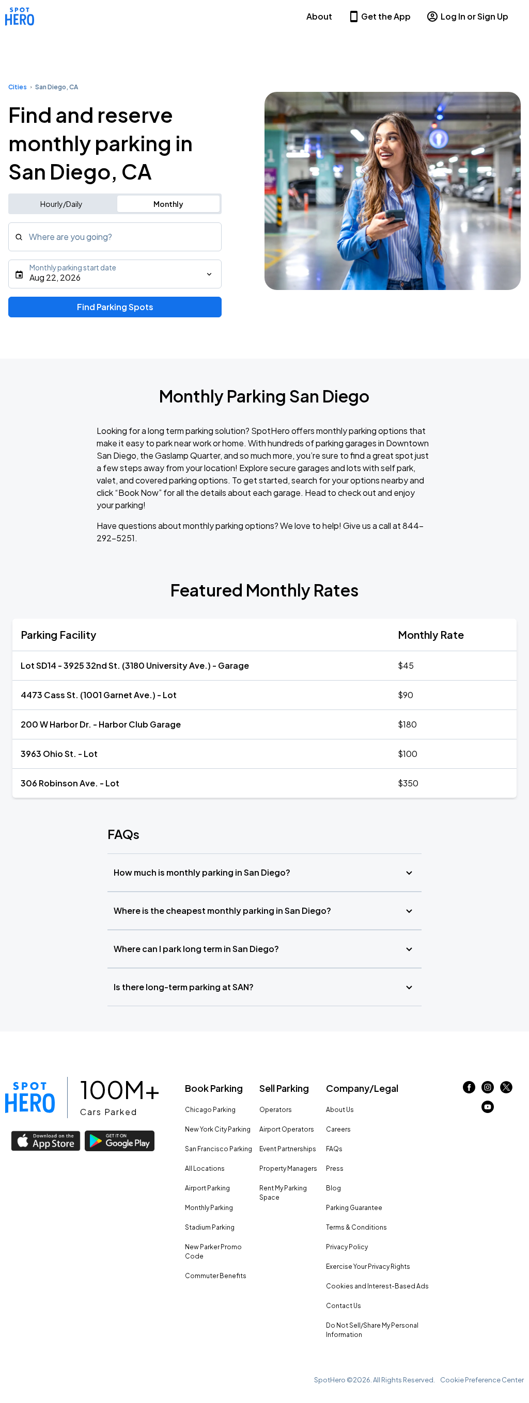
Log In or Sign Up (474, 16)
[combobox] (115, 236)
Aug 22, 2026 (55, 277)
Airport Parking (207, 1188)
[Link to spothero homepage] (30, 1097)
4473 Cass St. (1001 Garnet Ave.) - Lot (99, 694)
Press (335, 1168)
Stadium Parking (210, 1227)
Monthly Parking (209, 1208)
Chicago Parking (210, 1110)
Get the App (386, 16)
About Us (340, 1110)
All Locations (205, 1168)
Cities (17, 87)
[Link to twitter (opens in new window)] (506, 1090)
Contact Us (343, 1306)
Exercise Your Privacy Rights (368, 1266)
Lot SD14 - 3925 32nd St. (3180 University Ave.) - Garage (135, 665)
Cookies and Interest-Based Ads (377, 1286)
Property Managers (288, 1168)
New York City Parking (218, 1129)
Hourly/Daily (61, 203)
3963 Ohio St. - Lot (59, 753)
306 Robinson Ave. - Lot (70, 783)
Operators (275, 1110)
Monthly (168, 203)
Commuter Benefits (215, 1276)
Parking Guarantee (354, 1208)
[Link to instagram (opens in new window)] (487, 1090)
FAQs (334, 1149)
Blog (333, 1188)
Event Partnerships (287, 1149)
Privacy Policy (347, 1247)
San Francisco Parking (218, 1149)
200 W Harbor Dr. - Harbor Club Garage (101, 724)
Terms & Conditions (356, 1227)
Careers (338, 1129)
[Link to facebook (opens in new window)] (469, 1090)
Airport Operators (286, 1129)
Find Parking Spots (115, 306)
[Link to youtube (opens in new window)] (487, 1109)
